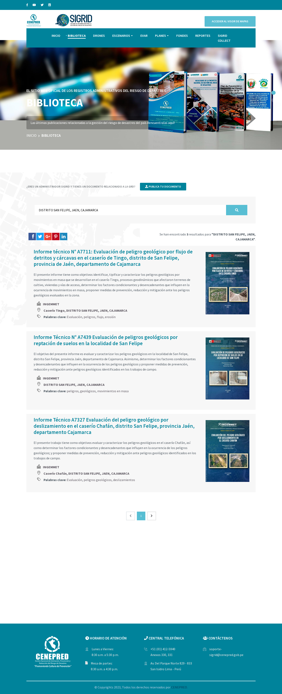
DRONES (99, 35)
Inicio (31, 135)
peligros (89, 317)
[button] (273, 93)
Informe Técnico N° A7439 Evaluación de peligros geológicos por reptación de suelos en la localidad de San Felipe (106, 340)
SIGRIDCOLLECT (224, 38)
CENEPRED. (179, 687)
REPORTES (202, 35)
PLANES (160, 35)
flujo (100, 317)
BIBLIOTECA (77, 35)
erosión (110, 317)
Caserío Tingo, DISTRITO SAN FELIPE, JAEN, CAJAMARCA (85, 310)
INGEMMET (51, 304)
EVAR (144, 35)
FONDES (182, 35)
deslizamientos (124, 480)
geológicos (88, 391)
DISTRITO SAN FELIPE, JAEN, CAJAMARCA (74, 385)
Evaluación (74, 317)
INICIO (56, 35)
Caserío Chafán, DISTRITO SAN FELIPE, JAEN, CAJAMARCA (86, 473)
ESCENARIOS (121, 35)
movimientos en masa (113, 391)
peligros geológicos (98, 480)
